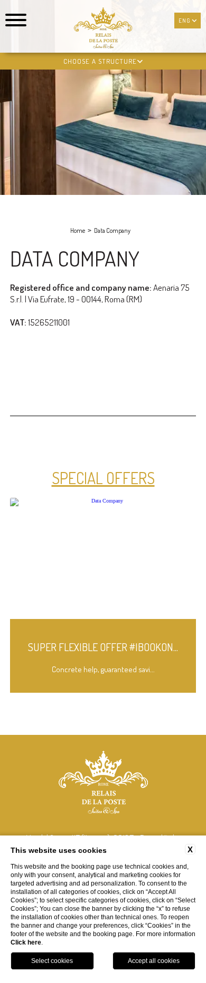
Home (77, 230)
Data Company (112, 230)
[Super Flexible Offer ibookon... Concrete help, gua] (103, 691)
